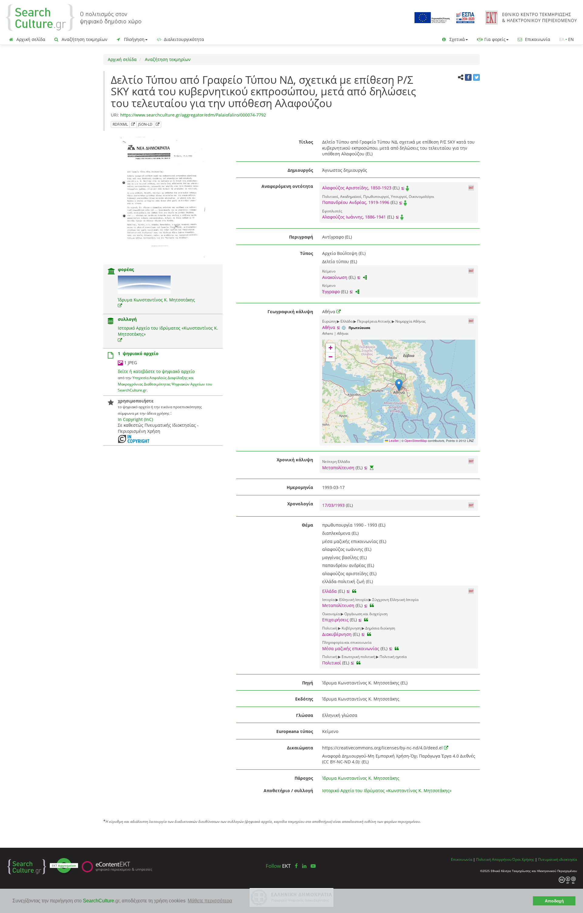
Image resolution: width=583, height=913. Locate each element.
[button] (399, 385)
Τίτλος (306, 142)
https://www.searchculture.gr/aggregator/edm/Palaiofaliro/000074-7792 (193, 115)
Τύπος (306, 253)
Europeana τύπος (294, 731)
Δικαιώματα (300, 748)
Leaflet (393, 441)
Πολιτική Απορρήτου (493, 859)
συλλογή (127, 319)
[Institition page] (111, 272)
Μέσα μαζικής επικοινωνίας (350, 648)
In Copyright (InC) (135, 419)
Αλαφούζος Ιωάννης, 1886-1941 (354, 217)
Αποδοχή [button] (554, 900)
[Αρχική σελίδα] (73, 17)
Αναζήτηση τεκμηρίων (83, 39)
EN (571, 39)
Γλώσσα (304, 715)
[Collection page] (110, 321)
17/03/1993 (334, 505)
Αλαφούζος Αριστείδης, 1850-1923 (356, 188)
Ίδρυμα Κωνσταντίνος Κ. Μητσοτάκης (156, 300)
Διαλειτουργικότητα (183, 39)
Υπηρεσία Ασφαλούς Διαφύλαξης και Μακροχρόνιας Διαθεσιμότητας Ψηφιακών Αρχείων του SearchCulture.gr (165, 383)
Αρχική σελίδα (30, 39)
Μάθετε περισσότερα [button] (210, 900)
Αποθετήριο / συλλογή (288, 790)
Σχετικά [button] (456, 39)
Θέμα (307, 525)
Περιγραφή (301, 237)
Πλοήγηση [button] (134, 39)
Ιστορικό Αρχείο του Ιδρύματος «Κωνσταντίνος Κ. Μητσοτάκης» (387, 790)
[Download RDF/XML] (133, 124)
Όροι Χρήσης (523, 859)
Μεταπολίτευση (338, 467)
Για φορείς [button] (494, 39)
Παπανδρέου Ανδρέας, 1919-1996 (355, 202)
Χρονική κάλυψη (295, 460)
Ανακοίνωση (334, 277)
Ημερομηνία (300, 487)
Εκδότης (304, 699)
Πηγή (307, 683)
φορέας (126, 269)
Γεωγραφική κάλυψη (290, 311)
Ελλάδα (329, 591)
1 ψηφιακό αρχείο (138, 353)
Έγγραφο (331, 291)
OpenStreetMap (415, 441)
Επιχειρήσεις (335, 620)
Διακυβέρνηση (337, 634)
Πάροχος (304, 778)
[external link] (120, 305)
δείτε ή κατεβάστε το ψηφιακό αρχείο (156, 371)
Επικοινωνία (537, 39)
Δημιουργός (300, 170)
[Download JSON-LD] (157, 124)
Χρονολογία (300, 504)
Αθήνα (328, 327)
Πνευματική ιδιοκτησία (557, 859)
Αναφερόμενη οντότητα (287, 186)
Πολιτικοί (331, 663)
